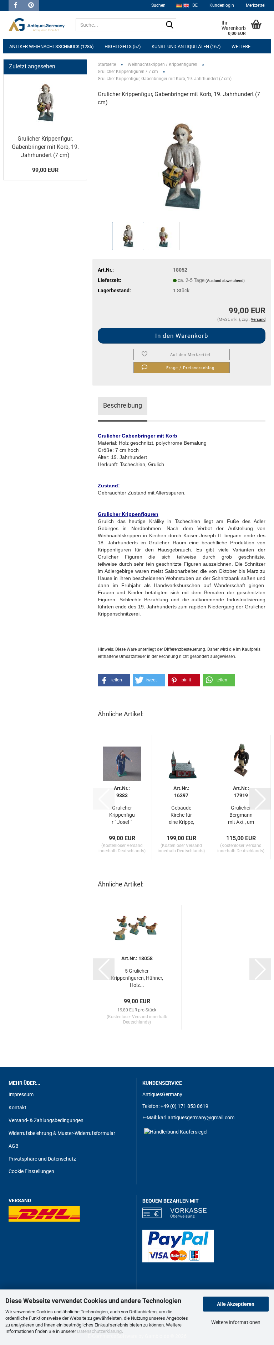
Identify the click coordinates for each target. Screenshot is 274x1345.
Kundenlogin (221, 5)
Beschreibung (122, 405)
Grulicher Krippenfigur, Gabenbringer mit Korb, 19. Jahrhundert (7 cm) (45, 146)
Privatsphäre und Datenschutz (42, 1159)
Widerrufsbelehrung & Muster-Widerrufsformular (62, 1133)
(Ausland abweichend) (225, 280)
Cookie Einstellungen (31, 1171)
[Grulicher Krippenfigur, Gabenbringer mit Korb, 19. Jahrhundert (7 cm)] (181, 166)
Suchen (158, 5)
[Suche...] (169, 25)
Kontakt (17, 1107)
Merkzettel (255, 5)
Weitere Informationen (235, 1322)
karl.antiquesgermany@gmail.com (196, 1117)
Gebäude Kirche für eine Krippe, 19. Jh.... (181, 815)
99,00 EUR (45, 170)
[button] (114, 680)
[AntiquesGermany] (37, 25)
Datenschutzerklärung (99, 1331)
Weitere (241, 46)
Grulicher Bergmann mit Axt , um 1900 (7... (241, 815)
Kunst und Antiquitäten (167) (186, 46)
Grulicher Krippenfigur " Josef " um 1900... (122, 815)
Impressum (21, 1094)
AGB (14, 1146)
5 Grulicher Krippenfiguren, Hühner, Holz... (137, 978)
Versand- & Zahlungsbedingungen (46, 1120)
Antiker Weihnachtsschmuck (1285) (51, 46)
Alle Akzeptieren (235, 1304)
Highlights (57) (123, 46)
